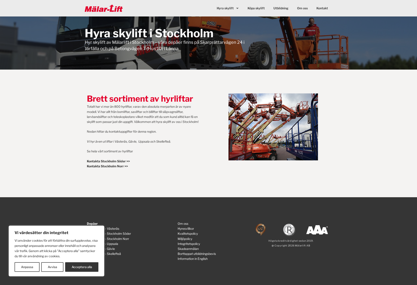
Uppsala (144, 141)
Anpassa (27, 267)
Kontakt (322, 8)
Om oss (302, 8)
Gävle (132, 141)
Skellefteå (163, 141)
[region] (56, 251)
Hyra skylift (225, 8)
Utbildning (280, 8)
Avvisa (52, 267)
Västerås (121, 141)
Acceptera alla (82, 267)
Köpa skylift (256, 8)
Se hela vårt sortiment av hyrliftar (110, 151)
